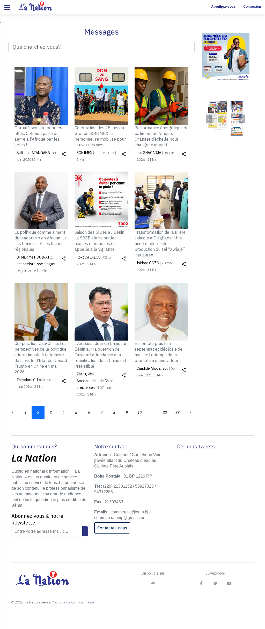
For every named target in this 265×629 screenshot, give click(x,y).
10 (139, 412)
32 (165, 412)
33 (177, 412)
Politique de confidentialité (72, 602)
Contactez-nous (112, 527)
